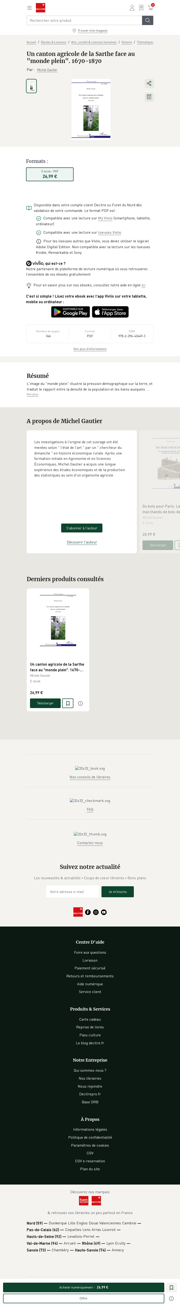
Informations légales (90, 1129)
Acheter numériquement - (83, 1287)
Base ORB (90, 1102)
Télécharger (158, 545)
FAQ (90, 809)
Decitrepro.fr (90, 1094)
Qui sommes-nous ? (90, 1070)
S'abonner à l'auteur (81, 528)
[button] (90, 386)
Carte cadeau (90, 1019)
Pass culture (90, 1035)
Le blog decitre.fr (90, 1043)
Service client (90, 991)
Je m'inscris (118, 892)
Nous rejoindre (90, 1086)
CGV (90, 1153)
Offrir (84, 1298)
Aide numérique (90, 984)
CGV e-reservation (90, 1161)
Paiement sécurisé (90, 968)
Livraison (90, 960)
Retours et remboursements (90, 976)
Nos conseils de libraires (90, 777)
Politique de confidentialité (90, 1137)
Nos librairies (90, 1078)
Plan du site (90, 1169)
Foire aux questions (90, 952)
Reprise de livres (90, 1027)
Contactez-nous (90, 842)
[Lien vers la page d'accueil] (40, 7)
